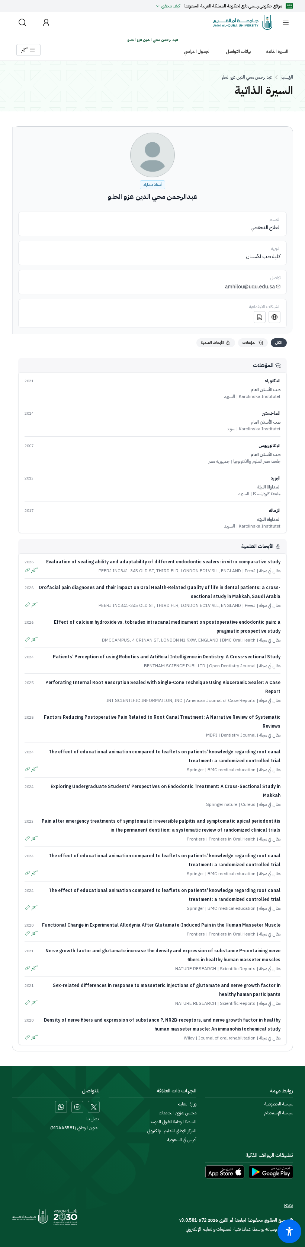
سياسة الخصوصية (278, 1104)
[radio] (279, 342)
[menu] (285, 22)
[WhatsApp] (61, 1107)
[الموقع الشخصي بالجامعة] (274, 317)
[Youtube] (77, 1107)
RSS (288, 1205)
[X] (94, 1107)
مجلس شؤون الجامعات (177, 1113)
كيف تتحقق (170, 6)
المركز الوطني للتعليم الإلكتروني (171, 1131)
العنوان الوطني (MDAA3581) (75, 1128)
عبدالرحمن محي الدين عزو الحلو (247, 77)
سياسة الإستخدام (278, 1113)
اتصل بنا (93, 1119)
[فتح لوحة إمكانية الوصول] (289, 1231)
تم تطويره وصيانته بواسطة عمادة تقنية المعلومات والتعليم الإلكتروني (239, 1229)
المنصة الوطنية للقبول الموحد (173, 1122)
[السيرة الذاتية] (260, 317)
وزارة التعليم (186, 1104)
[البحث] (22, 22)
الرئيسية (287, 77)
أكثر (34, 570)
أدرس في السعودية (181, 1140)
